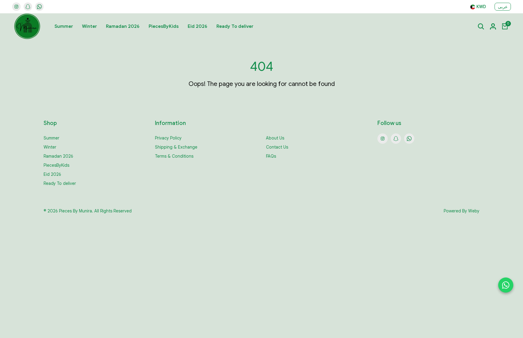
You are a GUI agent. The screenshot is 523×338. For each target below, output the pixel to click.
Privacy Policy (168, 138)
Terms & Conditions (174, 156)
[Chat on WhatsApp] (505, 285)
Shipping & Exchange (176, 147)
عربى (503, 6)
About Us (275, 138)
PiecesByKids (164, 26)
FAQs (271, 156)
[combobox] (478, 6)
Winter (89, 26)
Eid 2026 (197, 26)
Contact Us (277, 147)
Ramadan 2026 (123, 26)
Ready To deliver (234, 26)
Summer (63, 26)
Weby (473, 211)
